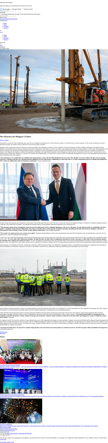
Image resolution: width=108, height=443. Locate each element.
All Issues (6, 26)
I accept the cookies (5, 442)
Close (12, 442)
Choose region (6, 9)
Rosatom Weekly (16, 9)
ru (2, 32)
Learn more (3, 439)
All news (5, 28)
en (0, 32)
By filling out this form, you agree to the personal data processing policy (21, 14)
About (5, 24)
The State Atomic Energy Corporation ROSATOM (18, 433)
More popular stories (5, 427)
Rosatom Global (28, 9)
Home (5, 23)
